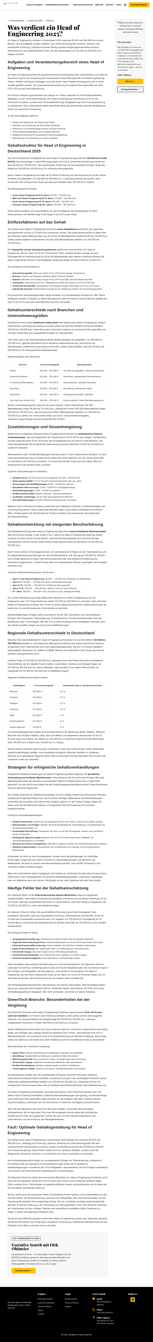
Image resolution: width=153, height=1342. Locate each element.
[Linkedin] (133, 1299)
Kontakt (110, 5)
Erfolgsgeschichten (83, 5)
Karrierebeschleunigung (57, 5)
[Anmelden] (125, 5)
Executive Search (35, 5)
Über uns (99, 5)
